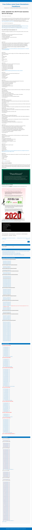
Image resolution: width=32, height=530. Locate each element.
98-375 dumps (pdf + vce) (6, 428)
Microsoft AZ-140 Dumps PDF (7, 333)
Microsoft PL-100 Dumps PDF (7, 305)
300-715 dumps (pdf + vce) (6, 463)
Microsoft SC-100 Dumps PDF (7, 297)
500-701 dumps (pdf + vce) (6, 495)
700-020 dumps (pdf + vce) (6, 501)
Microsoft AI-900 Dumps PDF (7, 267)
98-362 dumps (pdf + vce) (6, 421)
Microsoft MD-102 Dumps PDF (7, 289)
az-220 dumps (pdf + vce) (6, 350)
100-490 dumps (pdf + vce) (6, 482)
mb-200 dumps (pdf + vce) (6, 369)
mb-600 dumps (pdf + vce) (6, 379)
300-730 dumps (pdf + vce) (6, 466)
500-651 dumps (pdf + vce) (6, 491)
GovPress (14, 528)
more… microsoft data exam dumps (7, 366)
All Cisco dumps (4, 521)
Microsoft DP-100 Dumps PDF (7, 326)
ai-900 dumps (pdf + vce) (6, 404)
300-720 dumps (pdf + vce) (6, 464)
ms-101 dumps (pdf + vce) (6, 391)
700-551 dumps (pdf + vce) (6, 510)
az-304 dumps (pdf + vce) (6, 352)
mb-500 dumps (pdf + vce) (6, 378)
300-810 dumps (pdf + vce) (6, 468)
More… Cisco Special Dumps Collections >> (8, 520)
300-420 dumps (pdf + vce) (6, 451)
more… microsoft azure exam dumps (7, 356)
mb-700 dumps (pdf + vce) (6, 380)
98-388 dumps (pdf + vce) (6, 431)
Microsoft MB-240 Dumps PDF (7, 277)
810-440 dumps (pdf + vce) (6, 518)
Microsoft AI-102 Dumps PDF (7, 266)
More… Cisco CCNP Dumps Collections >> (8, 469)
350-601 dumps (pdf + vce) (6, 473)
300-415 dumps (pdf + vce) (6, 450)
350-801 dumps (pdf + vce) (6, 475)
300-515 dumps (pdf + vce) (6, 456)
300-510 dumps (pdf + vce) (6, 455)
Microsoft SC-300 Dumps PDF (7, 336)
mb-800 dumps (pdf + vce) (6, 381)
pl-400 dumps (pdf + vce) (6, 384)
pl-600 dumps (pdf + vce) (6, 385)
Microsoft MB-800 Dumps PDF (7, 283)
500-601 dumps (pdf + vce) (6, 490)
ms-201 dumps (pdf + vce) (6, 393)
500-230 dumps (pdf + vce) (6, 487)
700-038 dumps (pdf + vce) (6, 502)
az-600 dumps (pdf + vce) (6, 355)
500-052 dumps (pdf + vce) (6, 485)
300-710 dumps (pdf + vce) (6, 462)
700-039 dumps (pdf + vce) (6, 503)
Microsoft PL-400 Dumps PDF (7, 304)
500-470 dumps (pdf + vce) (6, 493)
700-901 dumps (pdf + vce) (6, 516)
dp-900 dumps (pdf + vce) (6, 405)
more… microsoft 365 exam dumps (7, 400)
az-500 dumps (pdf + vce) (6, 354)
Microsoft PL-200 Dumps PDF (7, 307)
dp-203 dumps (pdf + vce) (6, 364)
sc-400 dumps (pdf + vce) (6, 415)
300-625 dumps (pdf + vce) (6, 460)
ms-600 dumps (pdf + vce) (6, 398)
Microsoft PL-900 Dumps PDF (7, 308)
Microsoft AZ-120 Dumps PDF (7, 334)
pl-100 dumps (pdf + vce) (6, 382)
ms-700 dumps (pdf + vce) (6, 399)
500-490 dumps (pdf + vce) (6, 489)
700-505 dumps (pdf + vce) (6, 509)
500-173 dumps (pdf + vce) (6, 484)
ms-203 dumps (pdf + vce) (6, 394)
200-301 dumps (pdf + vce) (6, 440)
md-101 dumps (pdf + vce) (6, 389)
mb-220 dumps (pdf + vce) (6, 371)
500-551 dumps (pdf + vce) (6, 494)
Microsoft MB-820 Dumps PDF (7, 284)
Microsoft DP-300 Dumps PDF (7, 327)
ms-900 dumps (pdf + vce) (6, 410)
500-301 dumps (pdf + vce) (6, 486)
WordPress (18, 528)
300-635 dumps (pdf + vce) (6, 461)
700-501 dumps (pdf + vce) (6, 508)
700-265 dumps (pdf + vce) (6, 507)
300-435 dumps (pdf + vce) (6, 454)
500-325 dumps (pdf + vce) (6, 488)
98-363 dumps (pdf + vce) (6, 422)
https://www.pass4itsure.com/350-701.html (8, 21)
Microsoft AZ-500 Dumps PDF (7, 331)
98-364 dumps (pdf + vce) (6, 423)
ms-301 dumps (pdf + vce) (6, 396)
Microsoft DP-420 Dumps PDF (7, 324)
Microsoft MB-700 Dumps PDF (7, 282)
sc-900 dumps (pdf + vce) (6, 411)
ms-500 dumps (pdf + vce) (6, 397)
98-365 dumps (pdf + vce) (6, 424)
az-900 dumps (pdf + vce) (6, 403)
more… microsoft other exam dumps (7, 416)
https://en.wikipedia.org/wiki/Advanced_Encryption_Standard (14, 70)
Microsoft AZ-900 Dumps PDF (7, 329)
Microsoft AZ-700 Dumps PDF (7, 330)
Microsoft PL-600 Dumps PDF (7, 309)
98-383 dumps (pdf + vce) (6, 430)
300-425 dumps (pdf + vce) (6, 452)
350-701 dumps (10, 235)
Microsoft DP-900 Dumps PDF (7, 325)
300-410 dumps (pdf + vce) (6, 449)
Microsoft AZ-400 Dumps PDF (7, 335)
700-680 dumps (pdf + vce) (6, 512)
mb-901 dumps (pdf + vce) (6, 406)
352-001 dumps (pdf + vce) (6, 479)
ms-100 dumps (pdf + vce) (6, 390)
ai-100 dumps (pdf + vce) (6, 359)
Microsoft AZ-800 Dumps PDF (7, 272)
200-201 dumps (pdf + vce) (6, 483)
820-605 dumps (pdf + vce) (6, 519)
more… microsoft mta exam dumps (7, 432)
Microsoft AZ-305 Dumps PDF (7, 332)
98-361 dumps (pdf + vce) (6, 420)
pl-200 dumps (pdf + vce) (6, 383)
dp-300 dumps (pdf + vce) (6, 365)
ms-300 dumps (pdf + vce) (6, 395)
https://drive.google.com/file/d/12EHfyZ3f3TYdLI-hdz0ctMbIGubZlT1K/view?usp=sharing (15, 27)
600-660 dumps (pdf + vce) (6, 500)
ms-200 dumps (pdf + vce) (6, 392)
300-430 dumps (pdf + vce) (6, 453)
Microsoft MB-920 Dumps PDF (7, 286)
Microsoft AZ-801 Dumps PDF (7, 273)
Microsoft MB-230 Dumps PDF (7, 276)
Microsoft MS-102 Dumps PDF (7, 290)
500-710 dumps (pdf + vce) (6, 492)
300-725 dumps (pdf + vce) (6, 465)
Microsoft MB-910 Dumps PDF (7, 285)
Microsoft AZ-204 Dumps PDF (7, 328)
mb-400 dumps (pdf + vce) (6, 377)
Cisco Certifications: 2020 (5, 235)
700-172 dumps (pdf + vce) (6, 505)
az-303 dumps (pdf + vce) (6, 351)
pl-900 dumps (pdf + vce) (6, 409)
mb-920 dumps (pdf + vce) (6, 408)
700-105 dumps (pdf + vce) (6, 504)
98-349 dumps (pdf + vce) (6, 419)
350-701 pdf (14, 235)
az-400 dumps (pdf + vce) (6, 353)
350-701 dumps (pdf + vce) (6, 474)
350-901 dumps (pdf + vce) (6, 476)
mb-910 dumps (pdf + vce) (6, 407)
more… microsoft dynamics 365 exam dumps (9, 386)
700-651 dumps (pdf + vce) (6, 511)
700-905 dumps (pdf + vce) (6, 517)
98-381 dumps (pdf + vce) (6, 429)
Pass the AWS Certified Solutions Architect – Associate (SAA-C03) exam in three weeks (13, 254)
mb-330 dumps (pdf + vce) (6, 376)
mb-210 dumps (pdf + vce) (6, 370)
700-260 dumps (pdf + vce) (6, 506)
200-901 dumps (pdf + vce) (6, 443)
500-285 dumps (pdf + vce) (6, 499)
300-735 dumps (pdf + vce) (6, 467)
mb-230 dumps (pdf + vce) (6, 372)
